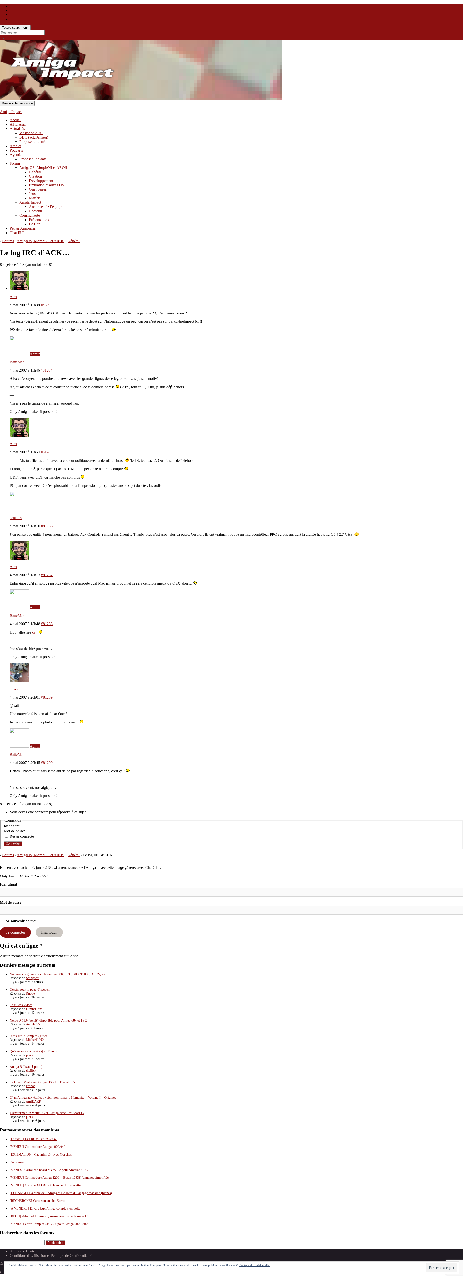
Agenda (16, 155)
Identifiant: (12, 826)
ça (33, 632)
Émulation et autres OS (46, 185)
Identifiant (8, 884)
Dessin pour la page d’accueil (30, 989)
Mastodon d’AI (31, 133)
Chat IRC (17, 233)
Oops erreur (18, 1162)
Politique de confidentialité (254, 1265)
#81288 (47, 624)
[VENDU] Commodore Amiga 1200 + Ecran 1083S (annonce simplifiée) (60, 1177)
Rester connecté (22, 836)
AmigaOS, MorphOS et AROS (43, 168)
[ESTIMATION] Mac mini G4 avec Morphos (41, 1154)
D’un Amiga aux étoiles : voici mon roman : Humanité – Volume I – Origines (63, 1097)
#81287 (47, 575)
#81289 (47, 697)
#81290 (47, 763)
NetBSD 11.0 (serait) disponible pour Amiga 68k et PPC (48, 1020)
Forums (8, 241)
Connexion (13, 843)
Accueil (15, 120)
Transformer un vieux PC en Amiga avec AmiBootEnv (47, 1113)
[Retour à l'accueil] (283, 98)
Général (35, 172)
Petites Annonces (23, 228)
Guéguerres (38, 189)
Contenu (35, 211)
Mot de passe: (15, 831)
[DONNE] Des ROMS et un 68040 (33, 1139)
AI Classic (18, 124)
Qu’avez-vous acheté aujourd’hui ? (33, 1051)
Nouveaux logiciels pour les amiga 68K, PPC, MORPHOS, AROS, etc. (58, 974)
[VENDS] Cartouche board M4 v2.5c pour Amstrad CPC (49, 1170)
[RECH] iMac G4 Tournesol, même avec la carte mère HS (49, 1216)
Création (35, 176)
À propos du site (22, 1251)
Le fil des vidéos (21, 1005)
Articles (15, 146)
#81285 (46, 452)
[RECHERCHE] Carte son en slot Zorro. (38, 1201)
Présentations (39, 220)
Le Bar (34, 224)
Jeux (32, 194)
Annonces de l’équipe (45, 207)
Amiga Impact (11, 112)
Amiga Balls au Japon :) (26, 1067)
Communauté (29, 215)
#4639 (45, 305)
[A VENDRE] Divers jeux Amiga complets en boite (45, 1208)
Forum (15, 163)
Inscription (49, 932)
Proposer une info (32, 142)
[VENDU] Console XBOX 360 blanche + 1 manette (45, 1185)
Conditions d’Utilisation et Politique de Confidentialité (51, 1255)
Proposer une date (33, 159)
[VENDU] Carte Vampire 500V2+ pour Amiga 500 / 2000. (50, 1224)
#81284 (46, 370)
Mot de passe (10, 902)
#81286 (47, 526)
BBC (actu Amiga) (33, 137)
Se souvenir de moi (20, 921)
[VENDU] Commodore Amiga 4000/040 (37, 1147)
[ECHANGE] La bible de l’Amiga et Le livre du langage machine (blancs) (61, 1193)
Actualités (17, 129)
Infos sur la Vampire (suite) (28, 1036)
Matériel (35, 198)
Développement (41, 181)
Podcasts (16, 150)
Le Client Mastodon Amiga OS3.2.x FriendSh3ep (43, 1082)
